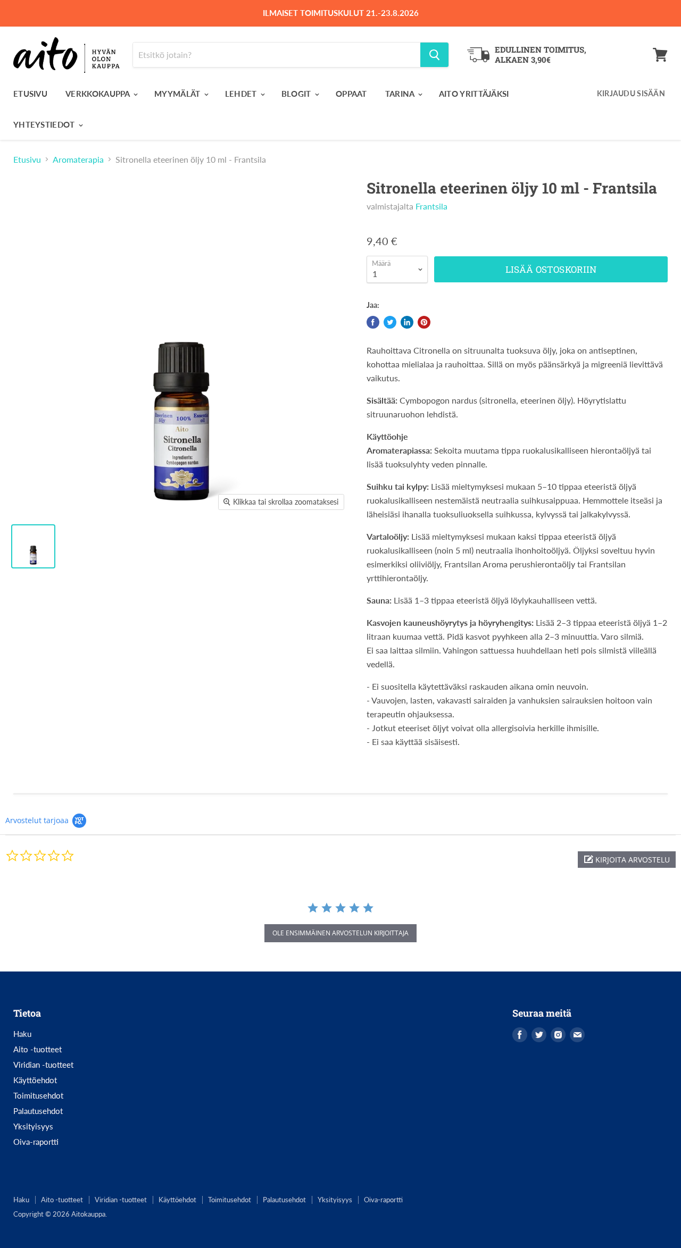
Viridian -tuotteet (43, 1064)
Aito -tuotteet (37, 1049)
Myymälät (178, 93)
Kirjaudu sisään (631, 93)
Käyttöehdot (35, 1080)
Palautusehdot (38, 1111)
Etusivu (30, 93)
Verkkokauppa (98, 93)
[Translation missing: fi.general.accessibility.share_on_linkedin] (407, 322)
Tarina (401, 93)
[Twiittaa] (390, 322)
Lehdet (242, 93)
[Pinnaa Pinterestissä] (424, 322)
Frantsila (431, 206)
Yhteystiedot (45, 124)
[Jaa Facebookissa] (373, 322)
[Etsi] (434, 55)
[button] (627, 859)
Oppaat (351, 93)
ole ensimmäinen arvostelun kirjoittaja (340, 932)
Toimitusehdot (38, 1095)
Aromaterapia (78, 159)
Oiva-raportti (36, 1141)
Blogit (297, 93)
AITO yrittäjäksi (474, 93)
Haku (22, 1033)
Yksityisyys (33, 1126)
